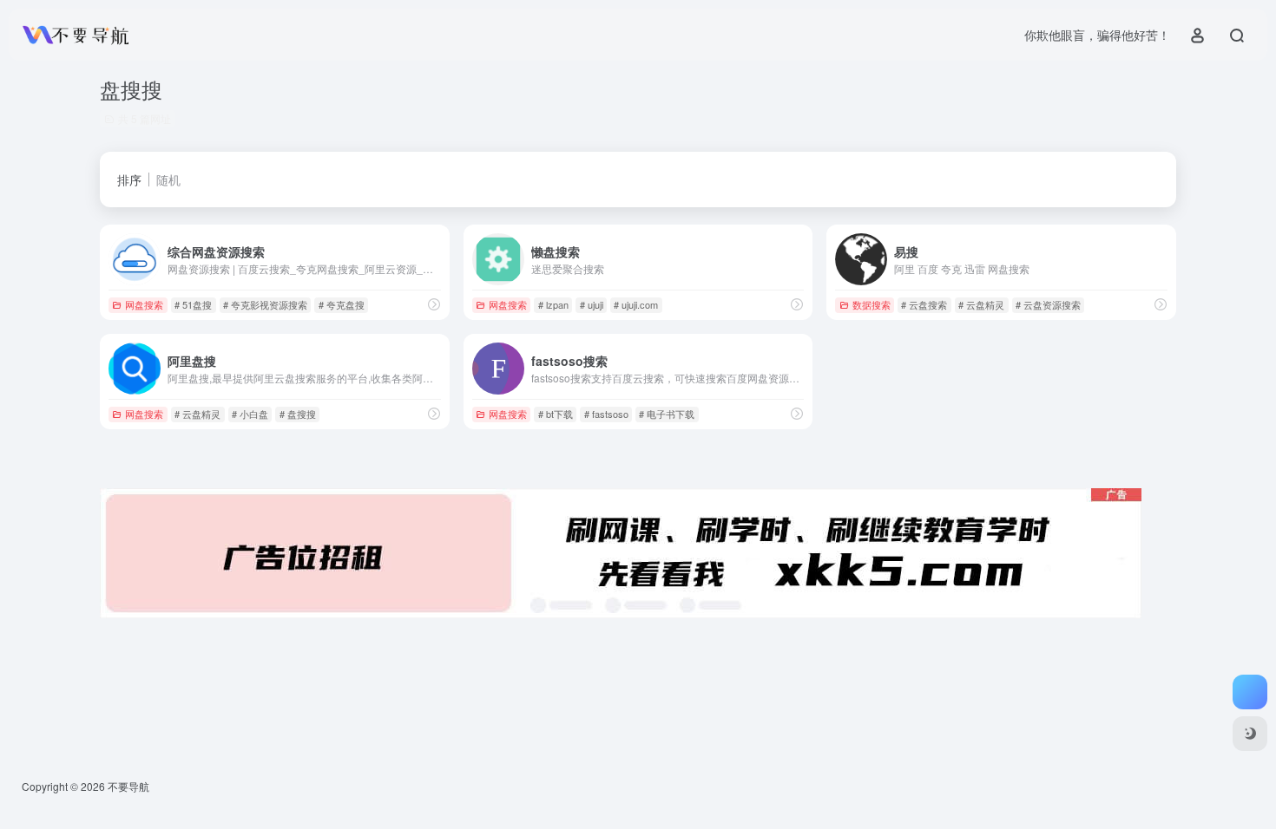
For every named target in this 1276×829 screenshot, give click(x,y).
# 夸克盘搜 (342, 304)
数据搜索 (871, 304)
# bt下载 (555, 414)
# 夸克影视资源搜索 (265, 304)
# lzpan (553, 304)
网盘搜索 (144, 304)
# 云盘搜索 (924, 304)
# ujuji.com (636, 304)
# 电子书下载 (666, 414)
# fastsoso (606, 414)
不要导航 (128, 786)
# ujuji (591, 304)
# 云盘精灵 (981, 304)
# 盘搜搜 (298, 414)
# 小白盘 (250, 414)
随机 (168, 179)
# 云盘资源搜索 (1048, 304)
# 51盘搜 (193, 304)
